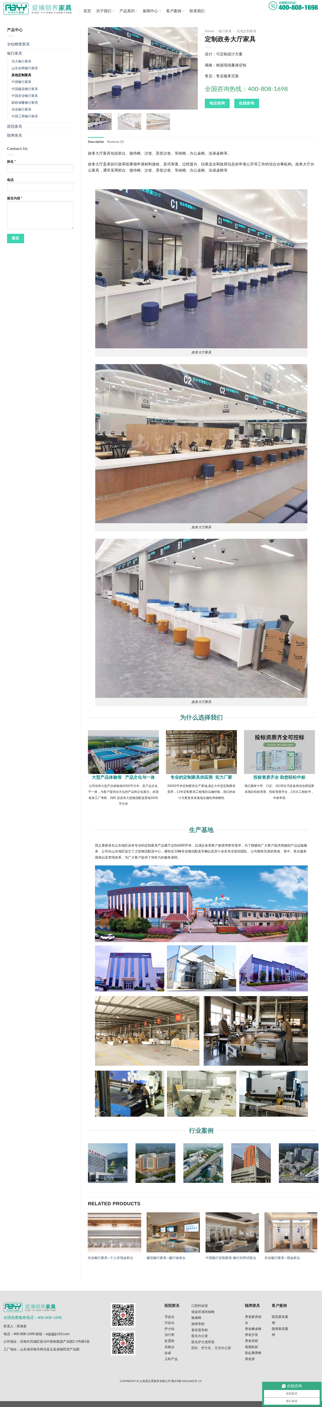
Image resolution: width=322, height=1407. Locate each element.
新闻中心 (150, 11)
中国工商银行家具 (25, 116)
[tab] (96, 142)
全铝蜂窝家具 (18, 44)
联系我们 (197, 11)
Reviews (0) (115, 141)
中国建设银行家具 (25, 89)
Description (96, 141)
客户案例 (173, 11)
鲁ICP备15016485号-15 (186, 1381)
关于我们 (103, 11)
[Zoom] (94, 103)
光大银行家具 (21, 61)
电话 (10, 180)
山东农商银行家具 (25, 68)
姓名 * (11, 161)
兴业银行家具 (21, 109)
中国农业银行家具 (25, 96)
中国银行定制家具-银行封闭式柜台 (231, 1258)
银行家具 (14, 53)
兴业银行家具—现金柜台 (282, 1258)
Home (209, 31)
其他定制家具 (21, 75)
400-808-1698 (24, 1334)
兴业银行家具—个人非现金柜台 (110, 1258)
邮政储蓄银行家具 (25, 102)
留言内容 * (14, 198)
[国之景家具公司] (38, 9)
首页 (87, 11)
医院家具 (14, 126)
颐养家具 (14, 135)
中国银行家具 (21, 82)
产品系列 (127, 11)
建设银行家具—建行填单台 (166, 1258)
